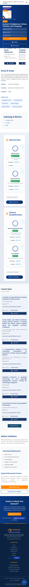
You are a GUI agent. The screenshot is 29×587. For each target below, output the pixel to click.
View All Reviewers (13, 277)
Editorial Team (14, 551)
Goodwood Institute (14, 571)
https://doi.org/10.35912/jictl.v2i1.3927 (11, 390)
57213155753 (16, 189)
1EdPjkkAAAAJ (18, 237)
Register (17, 557)
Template (15, 42)
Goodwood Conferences (13, 567)
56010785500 (17, 264)
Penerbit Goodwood (14, 565)
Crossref (8, 123)
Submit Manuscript (15, 38)
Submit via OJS (15, 514)
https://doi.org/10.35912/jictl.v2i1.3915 (11, 412)
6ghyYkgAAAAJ (16, 186)
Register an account (19, 518)
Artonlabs (17, 580)
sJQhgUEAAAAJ (18, 261)
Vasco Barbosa (15, 253)
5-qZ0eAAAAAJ (16, 162)
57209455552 (17, 240)
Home (4, 19)
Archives (14, 553)
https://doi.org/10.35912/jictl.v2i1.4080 (11, 306)
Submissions (14, 547)
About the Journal (14, 549)
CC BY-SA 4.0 (17, 539)
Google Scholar (9, 120)
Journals (9, 19)
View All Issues (14, 426)
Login (11, 557)
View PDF (11, 63)
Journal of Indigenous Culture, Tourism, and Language (13, 2)
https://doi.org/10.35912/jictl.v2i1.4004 (11, 364)
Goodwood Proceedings (13, 569)
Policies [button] (13, 555)
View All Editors (14, 202)
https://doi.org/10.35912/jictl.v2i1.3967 (11, 336)
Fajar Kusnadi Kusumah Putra (15, 228)
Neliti (7, 125)
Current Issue (15, 45)
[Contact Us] (24, 582)
